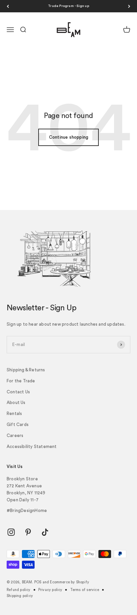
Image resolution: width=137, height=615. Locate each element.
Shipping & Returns (26, 370)
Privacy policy (50, 590)
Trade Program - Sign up (68, 6)
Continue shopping (68, 137)
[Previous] (8, 6)
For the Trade (21, 381)
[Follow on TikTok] (45, 532)
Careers (15, 435)
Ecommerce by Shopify (69, 582)
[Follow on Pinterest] (28, 532)
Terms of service (84, 590)
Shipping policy (20, 596)
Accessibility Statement (32, 446)
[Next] (129, 6)
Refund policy (19, 590)
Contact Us (18, 392)
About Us (16, 402)
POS (38, 582)
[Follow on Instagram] (11, 532)
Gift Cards (18, 424)
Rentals (14, 413)
